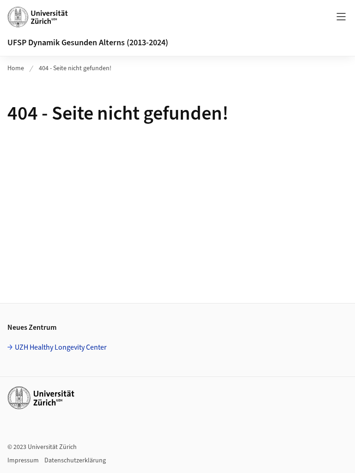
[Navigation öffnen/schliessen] (341, 17)
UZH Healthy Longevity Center (61, 347)
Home (15, 68)
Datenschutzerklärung (75, 460)
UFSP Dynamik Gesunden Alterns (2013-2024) (87, 43)
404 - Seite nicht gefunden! (75, 68)
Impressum (23, 460)
